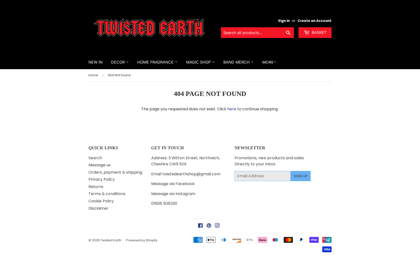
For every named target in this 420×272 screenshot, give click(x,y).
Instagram (185, 194)
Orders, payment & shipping (115, 172)
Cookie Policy (101, 201)
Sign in (284, 21)
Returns (95, 186)
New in (95, 62)
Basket (319, 32)
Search (95, 158)
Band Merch (237, 62)
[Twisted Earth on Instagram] (217, 226)
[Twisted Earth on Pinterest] (208, 226)
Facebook (185, 184)
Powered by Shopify (142, 240)
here (231, 109)
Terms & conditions (106, 194)
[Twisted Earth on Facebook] (200, 226)
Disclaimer (98, 208)
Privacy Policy (101, 179)
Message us (99, 165)
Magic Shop (199, 62)
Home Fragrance (156, 62)
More (267, 62)
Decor (118, 62)
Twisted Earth (110, 240)
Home (93, 75)
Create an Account (315, 21)
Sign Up (300, 176)
